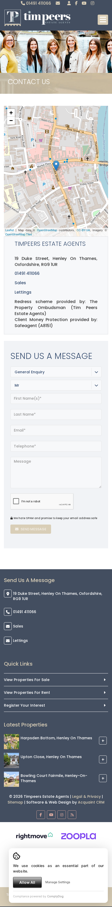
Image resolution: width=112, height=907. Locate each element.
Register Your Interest (24, 705)
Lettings (23, 292)
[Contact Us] (69, 3)
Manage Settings (57, 882)
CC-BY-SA (83, 230)
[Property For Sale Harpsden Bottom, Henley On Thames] (11, 741)
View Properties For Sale (26, 679)
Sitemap (15, 802)
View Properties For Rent (27, 692)
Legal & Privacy (86, 796)
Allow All (27, 882)
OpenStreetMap (47, 230)
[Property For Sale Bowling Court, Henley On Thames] (11, 779)
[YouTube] (84, 3)
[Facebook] (76, 3)
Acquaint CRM (91, 802)
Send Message (33, 529)
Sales (18, 626)
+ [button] (11, 112)
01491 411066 (38, 3)
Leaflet (9, 230)
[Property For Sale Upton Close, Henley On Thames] (11, 760)
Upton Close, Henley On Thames (51, 756)
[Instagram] (92, 3)
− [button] (11, 120)
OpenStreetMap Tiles (18, 234)
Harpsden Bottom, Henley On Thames (56, 738)
